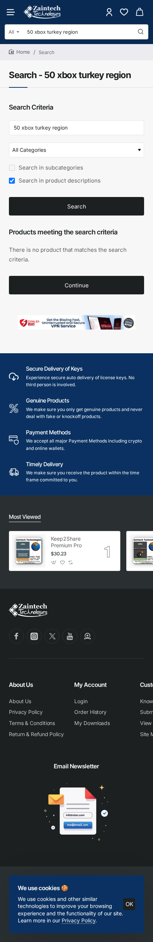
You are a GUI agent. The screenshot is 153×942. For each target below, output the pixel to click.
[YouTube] (69, 636)
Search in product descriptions (59, 180)
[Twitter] (52, 636)
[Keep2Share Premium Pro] (29, 551)
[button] (54, 562)
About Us (21, 684)
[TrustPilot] (87, 636)
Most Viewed (25, 516)
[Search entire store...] (140, 31)
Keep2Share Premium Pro (66, 541)
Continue (77, 285)
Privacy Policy (78, 920)
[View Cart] (139, 12)
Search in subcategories (50, 167)
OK (129, 904)
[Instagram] (34, 636)
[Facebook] (16, 636)
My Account (90, 684)
